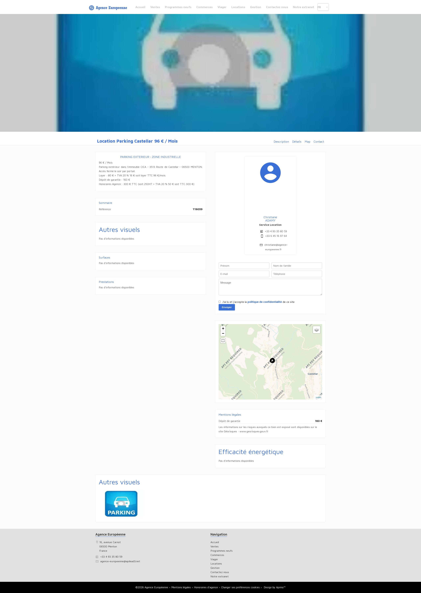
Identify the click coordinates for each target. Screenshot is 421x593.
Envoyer (227, 307)
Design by (274, 587)
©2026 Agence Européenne (152, 587)
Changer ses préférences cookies (240, 587)
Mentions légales (181, 587)
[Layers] (316, 329)
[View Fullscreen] (223, 340)
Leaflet (318, 397)
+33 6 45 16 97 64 (276, 235)
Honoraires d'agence (206, 587)
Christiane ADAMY (270, 219)
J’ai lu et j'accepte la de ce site (258, 301)
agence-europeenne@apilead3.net (120, 561)
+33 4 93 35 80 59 (276, 231)
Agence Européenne (110, 534)
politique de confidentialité (265, 301)
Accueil (108, 7)
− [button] (223, 333)
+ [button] (223, 328)
